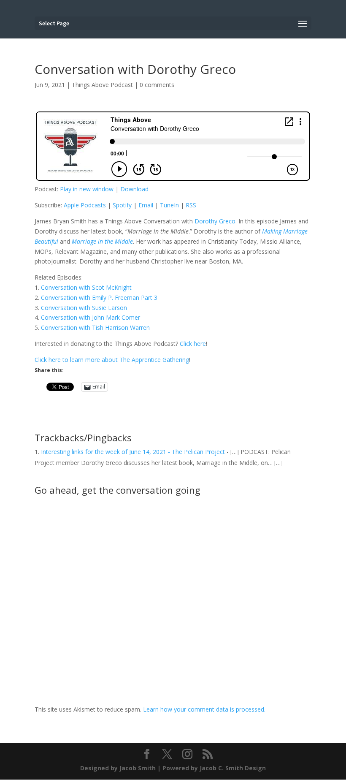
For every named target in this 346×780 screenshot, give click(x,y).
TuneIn (169, 205)
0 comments (157, 85)
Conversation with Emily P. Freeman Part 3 (99, 298)
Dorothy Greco (215, 221)
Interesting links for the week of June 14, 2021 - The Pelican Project (133, 452)
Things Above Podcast (102, 85)
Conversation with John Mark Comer (90, 317)
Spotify (122, 205)
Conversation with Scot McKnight (86, 287)
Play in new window (87, 189)
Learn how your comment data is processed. (204, 709)
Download (134, 189)
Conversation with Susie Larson (84, 308)
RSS (191, 205)
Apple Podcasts (85, 205)
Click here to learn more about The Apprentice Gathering (112, 360)
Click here (193, 344)
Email (145, 205)
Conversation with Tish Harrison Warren (95, 327)
